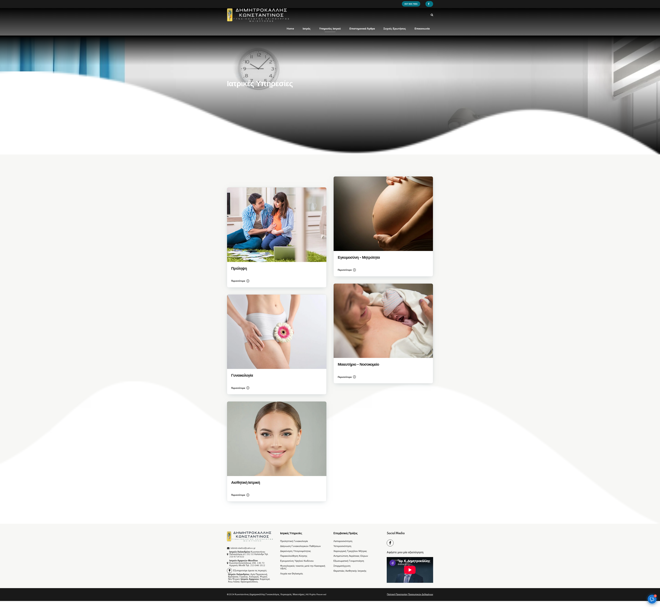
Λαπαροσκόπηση (342, 541)
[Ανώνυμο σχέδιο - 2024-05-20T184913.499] (383, 321)
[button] (652, 599)
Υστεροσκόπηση (342, 546)
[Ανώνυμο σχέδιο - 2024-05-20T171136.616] (276, 439)
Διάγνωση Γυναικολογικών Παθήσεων (300, 546)
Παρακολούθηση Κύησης (293, 556)
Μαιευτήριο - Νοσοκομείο (358, 364)
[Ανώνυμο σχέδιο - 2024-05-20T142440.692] (383, 213)
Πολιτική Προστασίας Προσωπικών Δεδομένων (410, 594)
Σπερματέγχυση (341, 566)
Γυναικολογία (242, 375)
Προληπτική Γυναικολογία (294, 541)
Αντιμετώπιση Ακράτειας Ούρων (350, 556)
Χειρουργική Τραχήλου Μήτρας (350, 551)
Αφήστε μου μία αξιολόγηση (405, 552)
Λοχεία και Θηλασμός (291, 573)
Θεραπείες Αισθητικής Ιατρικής (349, 570)
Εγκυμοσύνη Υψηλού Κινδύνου (297, 561)
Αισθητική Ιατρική (245, 482)
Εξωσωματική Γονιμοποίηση (348, 561)
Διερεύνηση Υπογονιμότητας (295, 551)
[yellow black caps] (250, 536)
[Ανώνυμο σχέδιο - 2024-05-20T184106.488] (276, 224)
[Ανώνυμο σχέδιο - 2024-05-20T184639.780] (276, 332)
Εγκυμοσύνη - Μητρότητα (359, 257)
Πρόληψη (239, 268)
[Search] (432, 15)
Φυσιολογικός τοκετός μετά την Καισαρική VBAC (302, 567)
